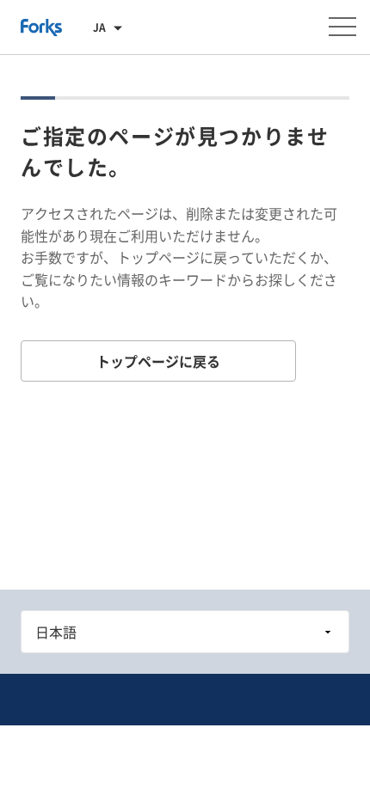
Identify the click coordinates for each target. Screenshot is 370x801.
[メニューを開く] (342, 26)
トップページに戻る (158, 361)
